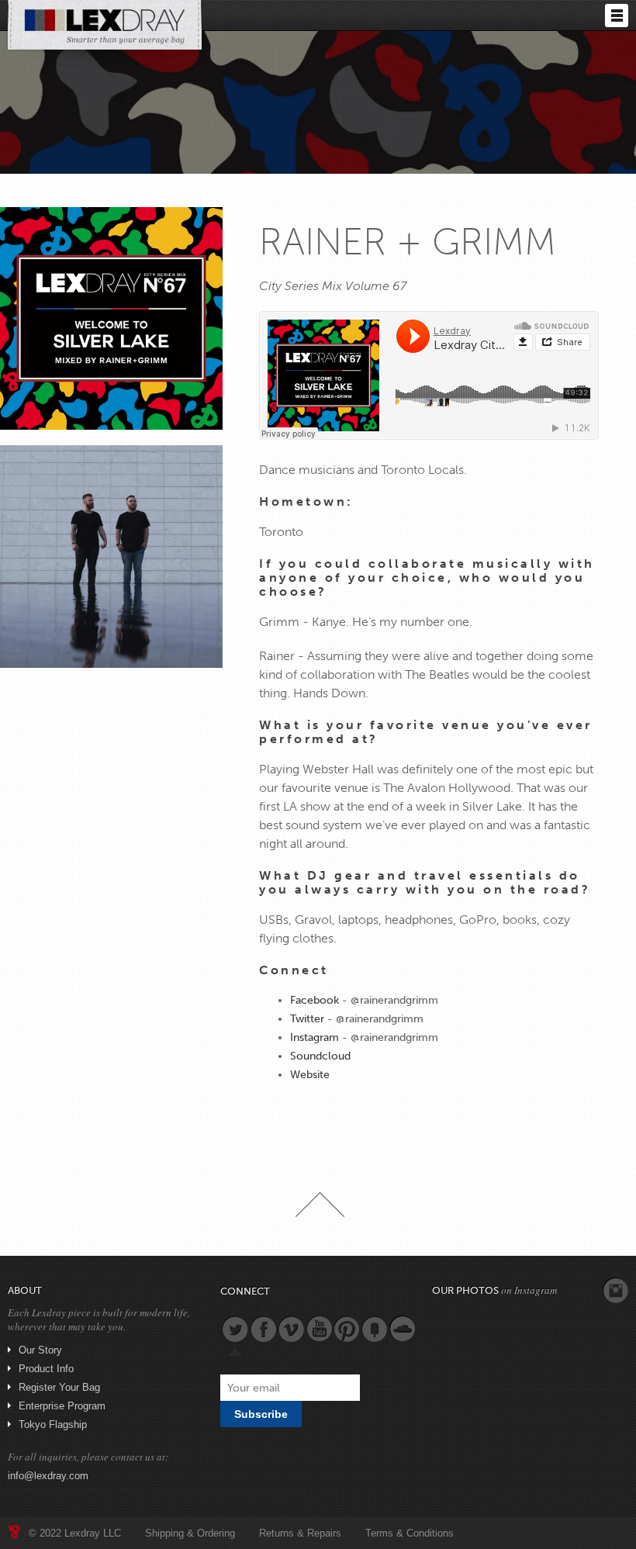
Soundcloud (320, 1056)
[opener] (616, 15)
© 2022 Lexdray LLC (75, 1533)
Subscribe (261, 1414)
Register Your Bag (59, 1387)
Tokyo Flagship (53, 1424)
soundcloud (402, 1329)
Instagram (314, 1037)
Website (310, 1074)
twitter (235, 1329)
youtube (319, 1329)
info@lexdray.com (48, 1476)
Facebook (314, 1000)
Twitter (307, 1018)
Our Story (40, 1350)
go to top (320, 1204)
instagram (615, 1290)
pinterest (347, 1329)
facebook (263, 1329)
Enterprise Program (62, 1406)
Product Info (46, 1368)
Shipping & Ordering (190, 1533)
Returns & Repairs (300, 1533)
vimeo (291, 1329)
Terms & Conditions (409, 1533)
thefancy (374, 1329)
